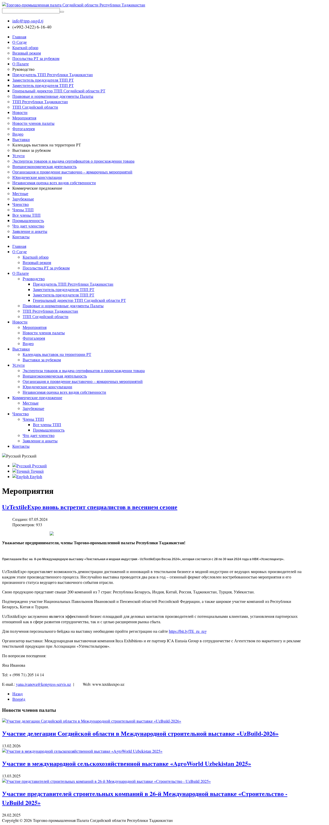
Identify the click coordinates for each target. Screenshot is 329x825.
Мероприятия (35, 327)
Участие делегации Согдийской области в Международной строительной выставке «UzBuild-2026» (140, 733)
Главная (19, 246)
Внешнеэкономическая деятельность (55, 376)
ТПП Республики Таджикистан (50, 311)
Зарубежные (33, 408)
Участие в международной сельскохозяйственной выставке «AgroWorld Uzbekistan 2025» (126, 763)
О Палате (20, 273)
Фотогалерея (34, 338)
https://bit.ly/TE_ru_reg (188, 631)
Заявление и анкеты (40, 440)
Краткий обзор (36, 257)
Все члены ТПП (47, 424)
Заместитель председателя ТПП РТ (63, 289)
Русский (39, 465)
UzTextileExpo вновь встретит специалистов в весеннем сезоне (89, 506)
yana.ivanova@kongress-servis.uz (43, 684)
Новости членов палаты (44, 332)
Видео (28, 343)
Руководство (34, 278)
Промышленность (49, 430)
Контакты (21, 446)
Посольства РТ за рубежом (46, 267)
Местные (31, 403)
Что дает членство (38, 435)
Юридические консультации (47, 386)
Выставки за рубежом (42, 359)
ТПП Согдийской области (45, 316)
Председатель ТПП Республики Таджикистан (73, 284)
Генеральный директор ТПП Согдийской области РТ (79, 300)
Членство (20, 413)
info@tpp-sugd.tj (27, 21)
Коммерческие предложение (37, 397)
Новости (20, 321)
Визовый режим (37, 262)
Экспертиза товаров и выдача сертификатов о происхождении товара (84, 370)
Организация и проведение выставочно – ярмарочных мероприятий (83, 381)
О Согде (19, 251)
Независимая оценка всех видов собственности (64, 392)
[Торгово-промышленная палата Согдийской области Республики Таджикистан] (73, 4)
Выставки (21, 349)
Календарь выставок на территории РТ (57, 354)
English (35, 476)
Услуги (18, 365)
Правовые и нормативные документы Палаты (63, 305)
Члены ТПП (33, 419)
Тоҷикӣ (37, 471)
